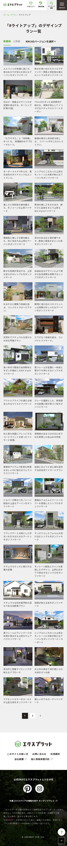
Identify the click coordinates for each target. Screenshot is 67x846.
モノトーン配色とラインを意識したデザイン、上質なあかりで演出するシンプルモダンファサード (49, 571)
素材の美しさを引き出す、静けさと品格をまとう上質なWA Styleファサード (49, 207)
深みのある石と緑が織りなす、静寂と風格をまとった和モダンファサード (49, 240)
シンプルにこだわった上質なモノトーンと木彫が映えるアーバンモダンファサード (49, 174)
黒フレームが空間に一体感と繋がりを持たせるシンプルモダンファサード (49, 370)
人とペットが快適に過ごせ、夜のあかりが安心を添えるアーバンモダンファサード (17, 71)
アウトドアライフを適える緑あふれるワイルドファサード (17, 402)
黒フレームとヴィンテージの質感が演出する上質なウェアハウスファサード (17, 636)
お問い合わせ (39, 754)
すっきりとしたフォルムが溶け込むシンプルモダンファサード (49, 536)
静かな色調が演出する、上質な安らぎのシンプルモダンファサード (17, 274)
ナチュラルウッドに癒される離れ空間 (17, 568)
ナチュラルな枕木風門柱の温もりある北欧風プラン (17, 604)
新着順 (7, 41)
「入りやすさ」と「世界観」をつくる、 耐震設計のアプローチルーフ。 (17, 141)
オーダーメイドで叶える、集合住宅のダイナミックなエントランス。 (17, 174)
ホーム (6, 14)
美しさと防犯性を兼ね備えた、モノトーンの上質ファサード (17, 207)
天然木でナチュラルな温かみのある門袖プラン (17, 339)
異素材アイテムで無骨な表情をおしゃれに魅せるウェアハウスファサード (17, 470)
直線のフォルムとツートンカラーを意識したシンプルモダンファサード (49, 503)
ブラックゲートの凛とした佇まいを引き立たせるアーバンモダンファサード (17, 536)
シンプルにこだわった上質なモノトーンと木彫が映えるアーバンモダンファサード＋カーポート (49, 637)
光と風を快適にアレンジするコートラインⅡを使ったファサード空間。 (17, 436)
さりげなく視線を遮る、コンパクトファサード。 (49, 339)
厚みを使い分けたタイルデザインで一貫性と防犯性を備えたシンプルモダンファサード (49, 71)
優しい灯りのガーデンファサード (49, 701)
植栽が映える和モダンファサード (49, 604)
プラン (14, 14)
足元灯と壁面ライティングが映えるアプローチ (17, 671)
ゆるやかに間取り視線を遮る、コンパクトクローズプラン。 (17, 307)
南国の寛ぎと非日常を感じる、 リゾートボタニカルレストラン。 (49, 141)
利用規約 (55, 754)
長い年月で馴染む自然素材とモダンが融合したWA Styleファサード (17, 370)
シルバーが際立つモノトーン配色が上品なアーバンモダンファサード (17, 503)
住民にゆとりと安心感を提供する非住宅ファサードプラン (49, 468)
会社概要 (19, 759)
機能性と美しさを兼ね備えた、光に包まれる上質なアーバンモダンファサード (17, 240)
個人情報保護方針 (40, 759)
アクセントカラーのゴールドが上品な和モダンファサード (17, 701)
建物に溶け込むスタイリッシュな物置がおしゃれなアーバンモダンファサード (49, 307)
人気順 (16, 41)
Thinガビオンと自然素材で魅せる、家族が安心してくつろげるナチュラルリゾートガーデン (49, 106)
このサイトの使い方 (17, 754)
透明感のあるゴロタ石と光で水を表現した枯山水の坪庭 (49, 435)
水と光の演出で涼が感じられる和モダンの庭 (49, 671)
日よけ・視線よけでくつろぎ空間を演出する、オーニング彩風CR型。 (17, 105)
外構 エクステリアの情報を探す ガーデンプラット (32, 800)
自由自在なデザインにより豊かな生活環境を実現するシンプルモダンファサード (49, 274)
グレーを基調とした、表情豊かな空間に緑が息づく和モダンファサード (49, 403)
